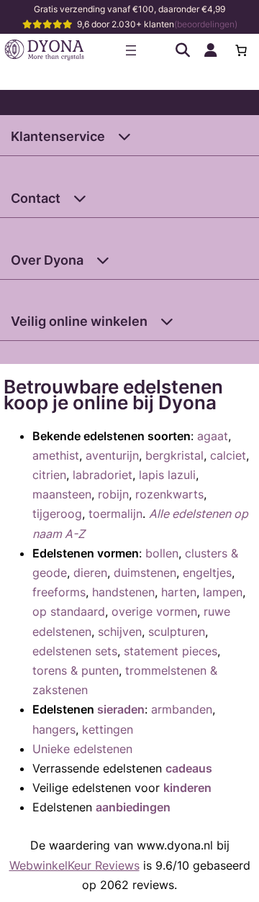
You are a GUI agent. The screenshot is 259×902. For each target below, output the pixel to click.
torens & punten (75, 670)
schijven (120, 631)
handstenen (123, 592)
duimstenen (145, 572)
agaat (212, 436)
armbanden (181, 709)
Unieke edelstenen (82, 749)
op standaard (68, 611)
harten (178, 592)
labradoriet (102, 475)
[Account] (211, 50)
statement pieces (170, 651)
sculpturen (176, 631)
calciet (228, 455)
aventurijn (112, 455)
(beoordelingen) (205, 24)
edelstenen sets (74, 651)
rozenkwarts (169, 494)
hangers (54, 729)
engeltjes (207, 572)
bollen (161, 553)
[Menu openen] (131, 50)
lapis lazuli (167, 475)
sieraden (121, 709)
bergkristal (174, 455)
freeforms (59, 592)
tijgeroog (57, 513)
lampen (222, 592)
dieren (90, 572)
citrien (49, 475)
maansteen (61, 494)
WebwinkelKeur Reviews (74, 865)
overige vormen (154, 611)
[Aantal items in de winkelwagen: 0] (241, 50)
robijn (113, 494)
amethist (55, 455)
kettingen (107, 729)
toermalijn (115, 513)
